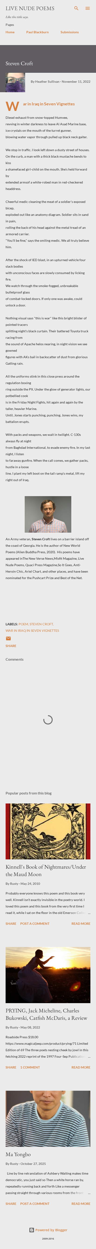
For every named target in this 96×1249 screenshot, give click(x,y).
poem (23, 624)
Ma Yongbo (18, 1154)
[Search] (76, 8)
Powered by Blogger (50, 1230)
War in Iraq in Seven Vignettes (32, 630)
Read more (81, 923)
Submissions (70, 32)
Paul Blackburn (37, 32)
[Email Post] (8, 640)
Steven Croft (41, 624)
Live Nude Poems (30, 8)
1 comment (30, 1067)
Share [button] (11, 646)
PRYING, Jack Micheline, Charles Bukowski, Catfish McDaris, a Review (46, 1014)
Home (10, 32)
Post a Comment (34, 923)
